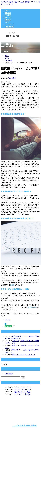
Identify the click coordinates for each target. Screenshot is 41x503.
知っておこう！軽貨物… (22, 394)
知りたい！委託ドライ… (22, 387)
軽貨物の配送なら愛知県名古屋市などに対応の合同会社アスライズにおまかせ (20, 466)
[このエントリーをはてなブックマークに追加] (5, 324)
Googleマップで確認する (10, 483)
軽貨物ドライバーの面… (22, 392)
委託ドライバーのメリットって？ (23, 354)
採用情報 (8, 15)
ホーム (7, 10)
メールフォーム (7, 40)
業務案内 (8, 13)
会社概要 (8, 19)
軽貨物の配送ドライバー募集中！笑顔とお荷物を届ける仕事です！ (22, 337)
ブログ (7, 22)
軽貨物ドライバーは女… (22, 389)
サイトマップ (9, 24)
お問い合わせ (9, 26)
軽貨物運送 (8, 60)
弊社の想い (8, 17)
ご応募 (12, 285)
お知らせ (9, 373)
